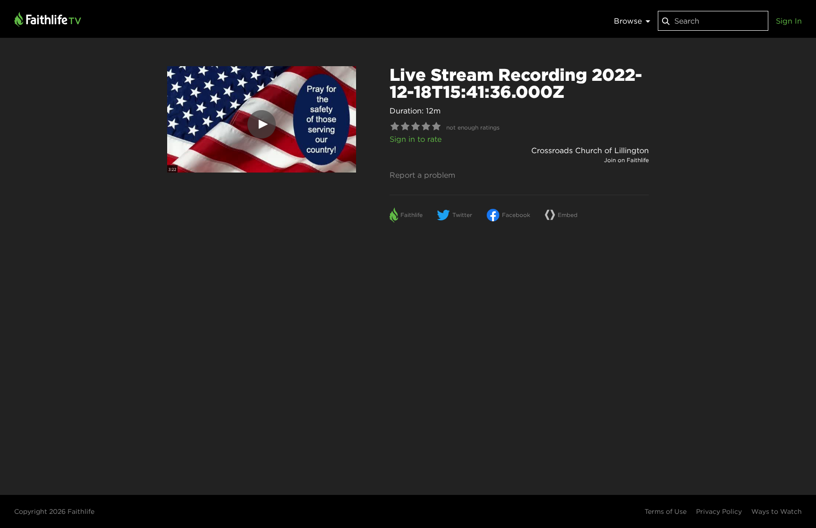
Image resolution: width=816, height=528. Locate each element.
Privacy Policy (719, 511)
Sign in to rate (416, 139)
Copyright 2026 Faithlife (54, 511)
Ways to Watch (776, 511)
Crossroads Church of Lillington (590, 150)
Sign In (789, 21)
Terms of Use (666, 511)
